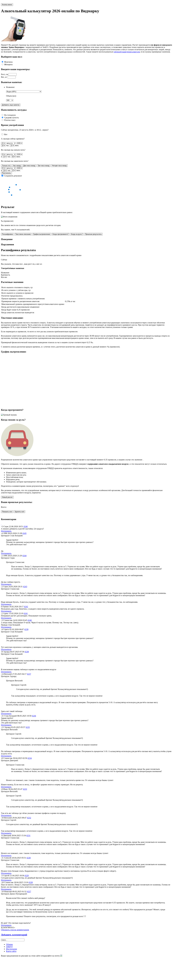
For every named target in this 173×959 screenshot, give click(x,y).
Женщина (8, 64)
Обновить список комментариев (15, 930)
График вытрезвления (41, 234)
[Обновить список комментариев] (1, 524)
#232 (29, 818)
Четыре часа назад (59, 166)
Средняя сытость (11, 117)
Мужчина (8, 62)
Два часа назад (29, 166)
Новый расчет (7, 497)
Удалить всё (19, 512)
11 (13, 927)
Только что (6, 166)
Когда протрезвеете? (61, 234)
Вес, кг (4, 77)
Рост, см (4, 74)
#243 (25, 586)
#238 (27, 652)
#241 (26, 613)
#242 (26, 606)
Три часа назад (43, 166)
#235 (28, 727)
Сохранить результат (13, 176)
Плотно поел (9, 120)
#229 (27, 875)
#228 (31, 882)
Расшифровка (7, 234)
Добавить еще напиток (10, 105)
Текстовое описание (23, 234)
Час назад (17, 166)
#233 (25, 789)
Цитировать (6, 531)
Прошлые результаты (93, 234)
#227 (29, 891)
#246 (26, 526)
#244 (24, 556)
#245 (24, 533)
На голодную (10, 115)
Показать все (7, 512)
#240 (30, 620)
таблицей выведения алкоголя (127, 52)
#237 (29, 674)
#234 (30, 758)
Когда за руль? (77, 234)
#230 (29, 858)
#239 (26, 629)
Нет (5, 134)
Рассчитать (6, 173)
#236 (34, 716)
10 (11, 927)
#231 (28, 835)
